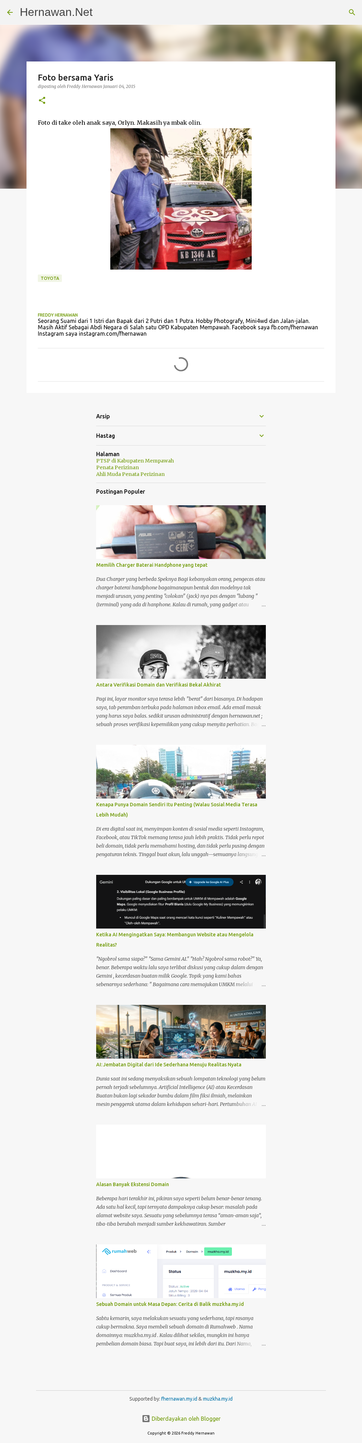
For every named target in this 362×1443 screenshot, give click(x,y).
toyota (50, 278)
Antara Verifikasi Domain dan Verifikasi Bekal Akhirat (158, 685)
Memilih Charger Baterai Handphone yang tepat (152, 565)
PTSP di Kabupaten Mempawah (135, 461)
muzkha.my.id (218, 1399)
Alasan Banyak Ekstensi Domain (132, 1184)
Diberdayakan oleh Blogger (185, 1418)
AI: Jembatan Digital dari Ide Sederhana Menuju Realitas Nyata (168, 1064)
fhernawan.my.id (179, 1399)
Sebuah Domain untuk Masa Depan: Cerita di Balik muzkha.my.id (170, 1304)
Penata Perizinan (117, 467)
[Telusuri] (352, 12)
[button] (42, 101)
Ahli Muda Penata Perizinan (130, 474)
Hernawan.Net (56, 12)
